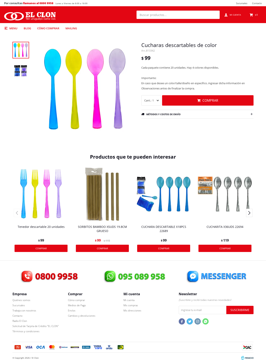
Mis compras (130, 305)
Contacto (257, 3)
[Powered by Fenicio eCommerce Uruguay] (247, 358)
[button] (214, 15)
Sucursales (241, 3)
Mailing (71, 28)
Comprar (210, 100)
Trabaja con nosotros (24, 310)
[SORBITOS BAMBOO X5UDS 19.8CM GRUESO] (102, 194)
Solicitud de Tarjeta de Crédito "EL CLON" (35, 326)
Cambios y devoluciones (81, 315)
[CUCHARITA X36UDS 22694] (225, 194)
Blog (27, 28)
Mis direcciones (132, 310)
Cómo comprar (48, 28)
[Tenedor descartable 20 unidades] (41, 194)
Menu (13, 28)
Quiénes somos (21, 300)
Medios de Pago (77, 305)
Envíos (71, 310)
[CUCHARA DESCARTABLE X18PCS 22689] (163, 194)
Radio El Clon (19, 321)
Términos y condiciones (25, 331)
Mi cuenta (128, 300)
